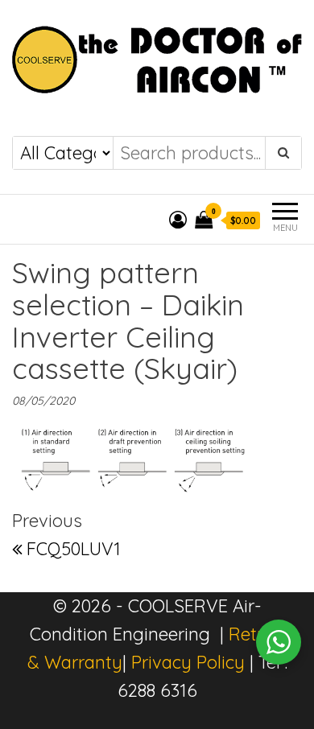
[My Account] (178, 219)
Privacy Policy (188, 662)
